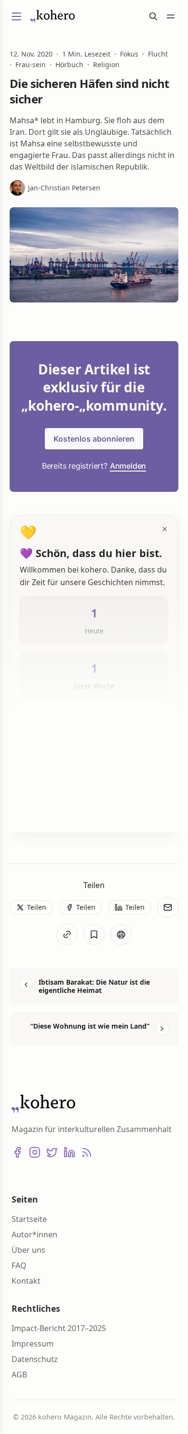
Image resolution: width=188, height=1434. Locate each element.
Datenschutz (35, 1359)
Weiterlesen (52, 809)
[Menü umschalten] (16, 16)
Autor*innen (34, 1234)
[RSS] (87, 1152)
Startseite (29, 1219)
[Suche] (153, 16)
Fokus (129, 54)
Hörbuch (69, 64)
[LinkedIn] (69, 1152)
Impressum (33, 1343)
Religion (106, 64)
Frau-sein (30, 64)
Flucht (158, 54)
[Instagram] (34, 1152)
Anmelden (128, 466)
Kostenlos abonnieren (94, 439)
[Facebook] (17, 1152)
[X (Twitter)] (52, 1152)
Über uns (28, 1250)
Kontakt (26, 1281)
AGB (19, 1374)
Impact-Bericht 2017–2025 (59, 1328)
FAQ (19, 1265)
